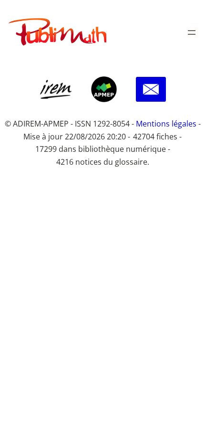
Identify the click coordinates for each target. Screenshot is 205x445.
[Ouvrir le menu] (191, 32)
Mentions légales (166, 123)
